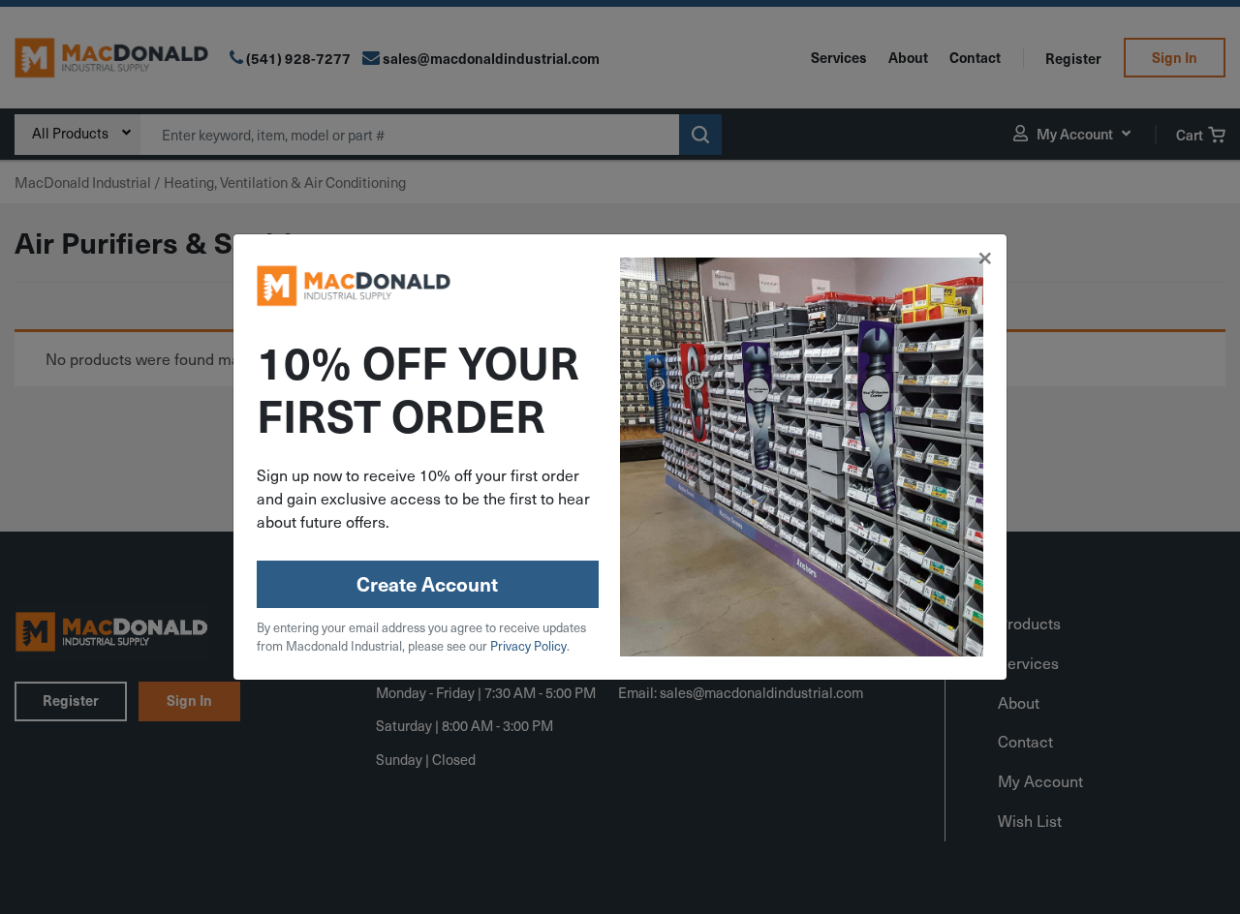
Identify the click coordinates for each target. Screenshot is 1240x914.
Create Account (427, 583)
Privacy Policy (528, 646)
